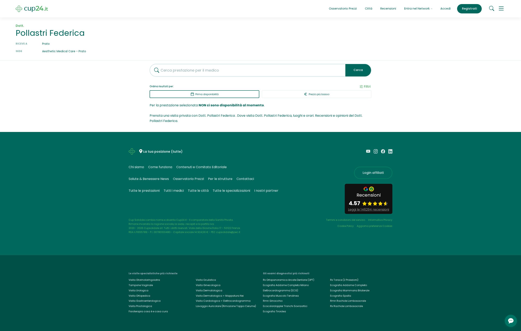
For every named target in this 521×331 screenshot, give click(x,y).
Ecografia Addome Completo (348, 285)
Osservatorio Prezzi (343, 9)
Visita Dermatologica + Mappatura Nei (220, 295)
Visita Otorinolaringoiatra (144, 280)
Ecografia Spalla (340, 295)
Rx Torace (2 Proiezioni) (344, 280)
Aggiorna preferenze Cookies (374, 226)
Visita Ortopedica (139, 295)
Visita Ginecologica (208, 285)
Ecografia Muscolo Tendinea (281, 295)
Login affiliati (373, 172)
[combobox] (246, 70)
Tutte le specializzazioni (231, 190)
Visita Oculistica (206, 280)
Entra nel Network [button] (417, 9)
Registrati (469, 9)
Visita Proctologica (140, 306)
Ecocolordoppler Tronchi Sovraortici (285, 306)
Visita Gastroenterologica (145, 301)
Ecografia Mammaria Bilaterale (349, 290)
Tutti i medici (174, 190)
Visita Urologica (138, 290)
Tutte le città (198, 190)
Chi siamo (136, 167)
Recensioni (388, 9)
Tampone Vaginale (141, 285)
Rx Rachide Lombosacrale (346, 306)
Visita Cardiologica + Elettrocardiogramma (223, 301)
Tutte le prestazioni (144, 190)
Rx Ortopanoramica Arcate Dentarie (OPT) (288, 280)
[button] (501, 9)
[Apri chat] (511, 321)
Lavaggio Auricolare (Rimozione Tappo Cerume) (226, 306)
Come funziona (160, 167)
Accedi (445, 9)
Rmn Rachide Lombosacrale (348, 301)
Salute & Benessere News (149, 178)
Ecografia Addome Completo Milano (286, 285)
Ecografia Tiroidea (274, 311)
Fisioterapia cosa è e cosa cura (148, 311)
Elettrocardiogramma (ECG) (280, 290)
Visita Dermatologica (209, 290)
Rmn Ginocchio (272, 301)
